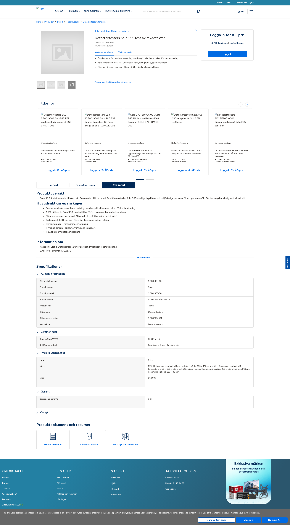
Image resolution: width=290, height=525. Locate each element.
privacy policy (72, 512)
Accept (248, 520)
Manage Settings (216, 520)
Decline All (274, 520)
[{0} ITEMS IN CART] (251, 12)
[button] (287, 262)
